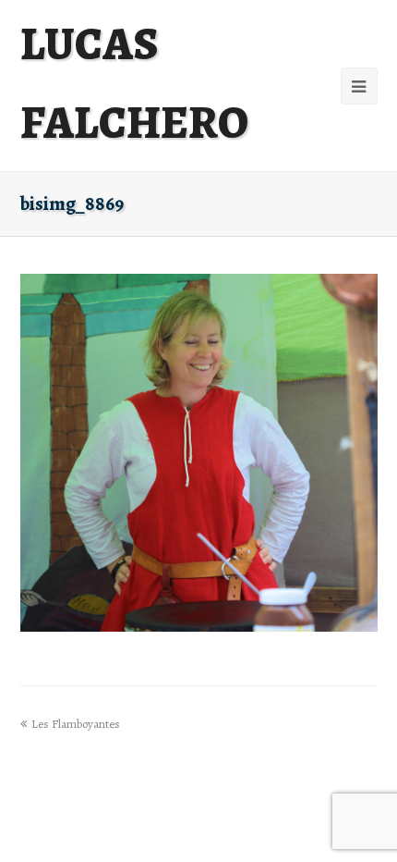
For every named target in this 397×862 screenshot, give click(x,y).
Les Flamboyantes (75, 724)
